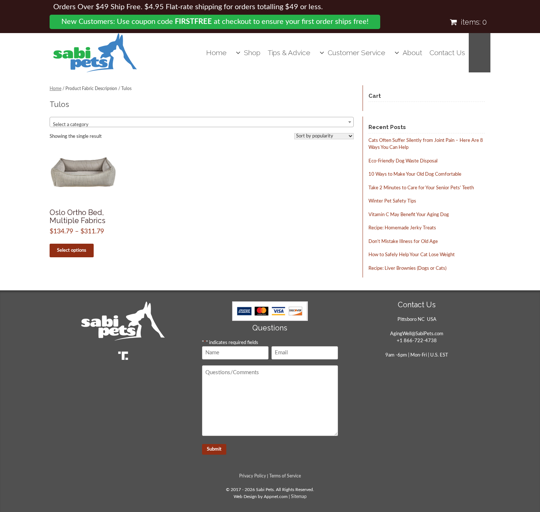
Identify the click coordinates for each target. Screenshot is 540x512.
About (412, 53)
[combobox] (202, 122)
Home (216, 53)
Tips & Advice (289, 53)
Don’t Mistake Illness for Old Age (403, 241)
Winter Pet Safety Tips (392, 201)
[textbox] (201, 124)
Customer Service (356, 53)
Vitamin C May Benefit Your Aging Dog (408, 214)
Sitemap (299, 497)
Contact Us (447, 53)
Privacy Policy (252, 476)
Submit (214, 449)
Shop (252, 53)
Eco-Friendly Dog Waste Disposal (403, 161)
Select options (71, 250)
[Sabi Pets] (95, 52)
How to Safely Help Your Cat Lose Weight (411, 255)
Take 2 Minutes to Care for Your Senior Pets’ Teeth (421, 188)
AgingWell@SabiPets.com (416, 334)
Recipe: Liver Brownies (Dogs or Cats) (407, 268)
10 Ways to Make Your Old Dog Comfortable (414, 174)
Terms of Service (285, 476)
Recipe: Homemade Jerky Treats (402, 228)
